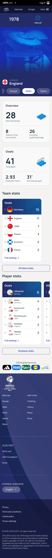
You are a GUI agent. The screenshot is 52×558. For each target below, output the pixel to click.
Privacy (5, 507)
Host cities (32, 395)
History (30, 407)
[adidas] (6, 367)
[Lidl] (35, 367)
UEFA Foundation (9, 457)
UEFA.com (6, 451)
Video (4, 407)
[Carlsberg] (26, 367)
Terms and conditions (11, 511)
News (4, 424)
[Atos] (16, 367)
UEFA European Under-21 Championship (6, 9)
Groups (5, 401)
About (30, 412)
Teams (5, 418)
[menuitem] (19, 9)
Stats (4, 412)
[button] (44, 9)
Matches (6, 395)
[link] (18, 9)
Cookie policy (8, 516)
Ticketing (31, 401)
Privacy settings (9, 521)
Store (29, 418)
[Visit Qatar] (45, 367)
